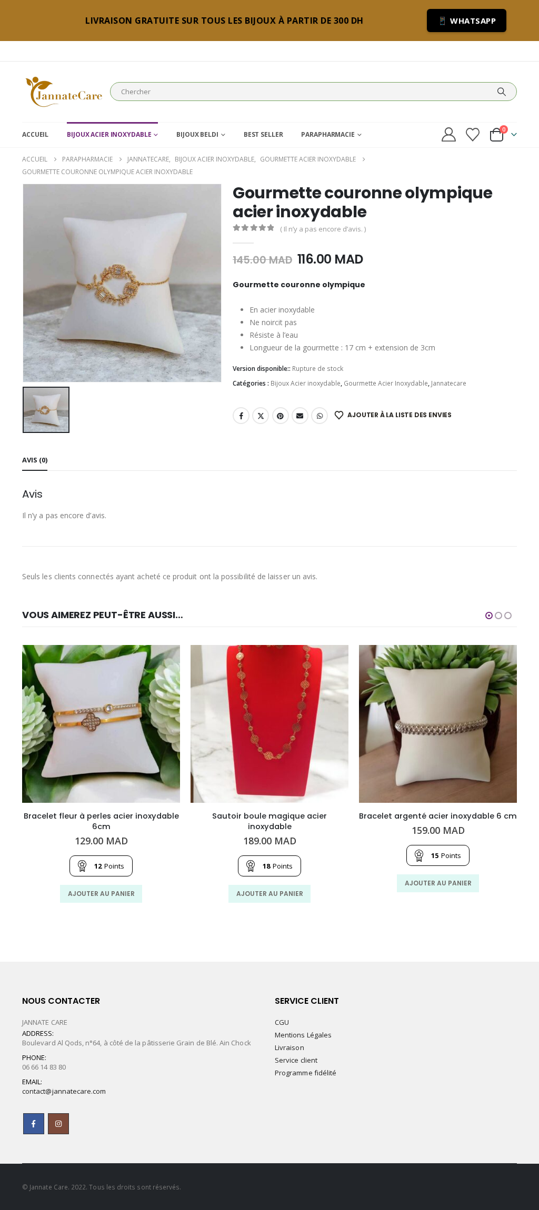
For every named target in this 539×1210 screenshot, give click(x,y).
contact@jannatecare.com (64, 1091)
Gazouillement (260, 415)
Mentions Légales (303, 1035)
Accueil (35, 134)
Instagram (58, 1123)
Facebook (241, 415)
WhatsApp (319, 415)
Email (300, 415)
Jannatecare (448, 383)
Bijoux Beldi (197, 134)
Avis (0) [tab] (34, 460)
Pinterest (280, 415)
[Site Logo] (63, 92)
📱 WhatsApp (466, 20)
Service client (296, 1060)
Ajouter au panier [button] (101, 893)
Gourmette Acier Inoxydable (386, 383)
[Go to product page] (101, 724)
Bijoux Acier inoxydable (109, 134)
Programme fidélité (305, 1072)
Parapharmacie (327, 134)
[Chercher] (501, 91)
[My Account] (448, 134)
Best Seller (263, 134)
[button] (489, 615)
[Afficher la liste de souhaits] (473, 135)
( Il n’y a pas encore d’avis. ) (323, 229)
